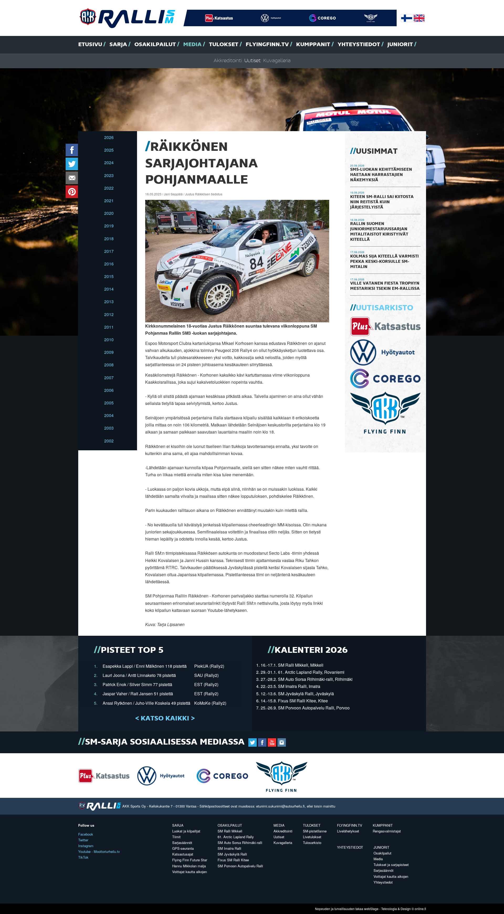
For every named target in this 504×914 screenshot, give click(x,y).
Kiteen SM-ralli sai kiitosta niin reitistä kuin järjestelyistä (382, 202)
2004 (109, 415)
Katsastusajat (182, 854)
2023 (109, 175)
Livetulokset (312, 836)
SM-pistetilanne (315, 831)
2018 (109, 239)
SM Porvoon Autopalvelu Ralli (240, 865)
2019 (109, 226)
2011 (109, 327)
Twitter (83, 839)
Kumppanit (313, 44)
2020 (109, 213)
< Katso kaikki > (165, 718)
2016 (109, 264)
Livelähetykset (348, 831)
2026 (109, 137)
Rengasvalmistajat (387, 831)
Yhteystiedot (359, 44)
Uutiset (252, 60)
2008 (109, 365)
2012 (109, 314)
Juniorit (400, 44)
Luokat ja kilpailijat (186, 831)
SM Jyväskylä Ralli (232, 854)
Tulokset (223, 44)
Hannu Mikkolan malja (189, 865)
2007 (109, 378)
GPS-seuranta (183, 848)
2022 (109, 188)
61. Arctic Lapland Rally (236, 836)
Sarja (118, 44)
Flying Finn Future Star (189, 859)
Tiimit (176, 836)
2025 (109, 150)
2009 (109, 352)
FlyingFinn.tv (267, 44)
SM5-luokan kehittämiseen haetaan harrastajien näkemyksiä (381, 175)
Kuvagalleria (277, 60)
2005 (109, 403)
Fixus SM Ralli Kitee (233, 859)
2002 (109, 441)
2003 (109, 428)
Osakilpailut (155, 44)
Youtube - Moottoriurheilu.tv (99, 851)
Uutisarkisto (384, 308)
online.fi (420, 908)
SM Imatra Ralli (229, 848)
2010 (109, 339)
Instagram (85, 845)
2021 (109, 200)
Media (192, 44)
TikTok (83, 857)
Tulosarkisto (312, 842)
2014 (109, 289)
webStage (371, 908)
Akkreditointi (228, 60)
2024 (109, 162)
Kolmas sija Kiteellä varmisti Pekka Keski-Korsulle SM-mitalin (384, 261)
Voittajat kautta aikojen (189, 871)
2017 (109, 251)
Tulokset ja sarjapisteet (391, 864)
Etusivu (90, 44)
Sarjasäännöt (182, 842)
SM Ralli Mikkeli (230, 831)
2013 (109, 301)
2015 (109, 276)
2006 (109, 390)
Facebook (85, 834)
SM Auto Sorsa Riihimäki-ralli (240, 842)
